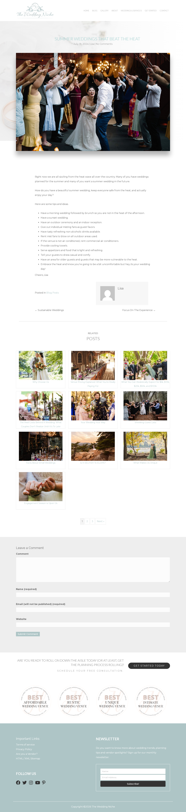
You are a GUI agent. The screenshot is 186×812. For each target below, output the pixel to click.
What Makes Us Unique (145, 447)
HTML (19, 758)
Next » (100, 521)
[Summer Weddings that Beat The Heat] (93, 102)
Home (86, 10)
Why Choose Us (40, 366)
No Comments (104, 44)
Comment (22, 553)
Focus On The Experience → (138, 310)
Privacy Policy (24, 749)
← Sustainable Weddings (49, 310)
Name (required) (26, 589)
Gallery (104, 10)
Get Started (151, 10)
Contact (164, 10)
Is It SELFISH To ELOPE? (93, 447)
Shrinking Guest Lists (145, 407)
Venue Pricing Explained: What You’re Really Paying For (92, 366)
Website (21, 619)
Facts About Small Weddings (40, 463)
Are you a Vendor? (26, 754)
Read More (41, 371)
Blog (94, 10)
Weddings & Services (131, 10)
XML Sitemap (32, 758)
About (114, 10)
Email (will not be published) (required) (40, 604)
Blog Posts (52, 292)
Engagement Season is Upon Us (40, 503)
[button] (18, 782)
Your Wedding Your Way (93, 422)
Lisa (92, 44)
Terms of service (25, 744)
